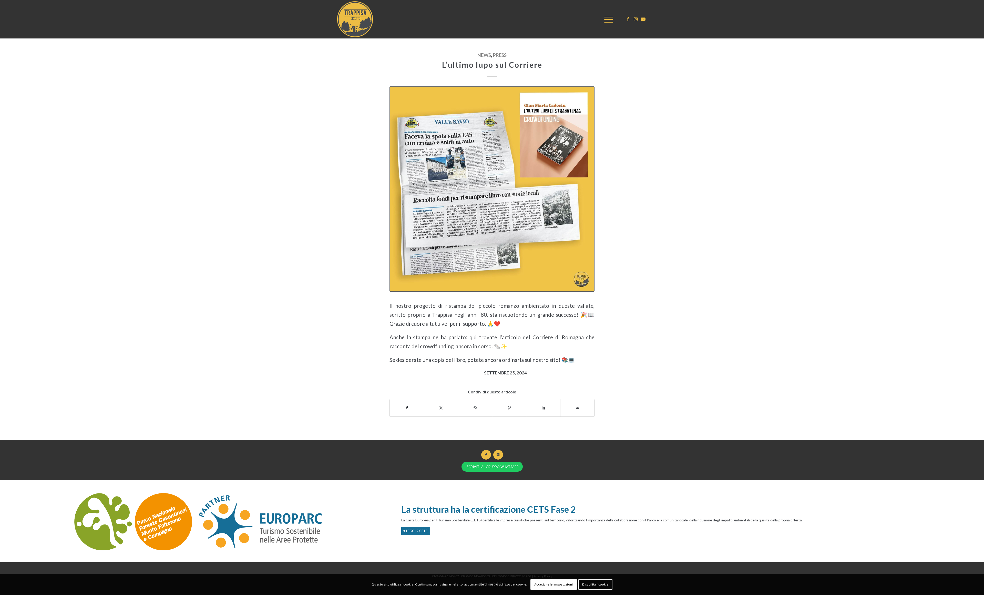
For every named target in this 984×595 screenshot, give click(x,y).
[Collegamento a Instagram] (635, 19)
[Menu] (607, 19)
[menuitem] (607, 19)
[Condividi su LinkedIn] (543, 407)
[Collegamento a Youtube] (643, 19)
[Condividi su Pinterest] (509, 407)
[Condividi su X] (441, 407)
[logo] (356, 19)
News (484, 55)
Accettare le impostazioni (553, 584)
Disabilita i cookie (595, 584)
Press (500, 55)
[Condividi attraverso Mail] (577, 407)
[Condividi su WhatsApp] (475, 407)
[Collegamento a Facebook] (628, 19)
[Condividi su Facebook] (407, 407)
